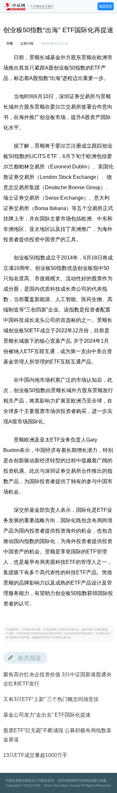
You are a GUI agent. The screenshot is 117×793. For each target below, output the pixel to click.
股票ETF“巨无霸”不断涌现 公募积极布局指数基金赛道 (57, 735)
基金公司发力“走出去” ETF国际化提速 (47, 715)
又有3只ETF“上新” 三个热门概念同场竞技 (51, 699)
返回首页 (105, 6)
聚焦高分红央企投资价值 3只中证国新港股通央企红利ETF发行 (57, 679)
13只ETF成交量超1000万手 (35, 755)
